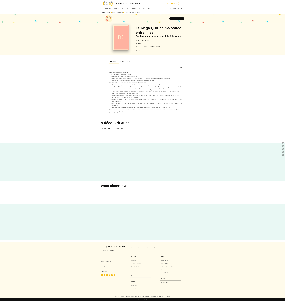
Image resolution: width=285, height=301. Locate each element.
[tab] (102, 9)
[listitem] (102, 275)
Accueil (103, 12)
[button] (173, 3)
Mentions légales (119, 296)
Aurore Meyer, (140, 40)
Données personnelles (131, 296)
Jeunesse (108, 12)
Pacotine (146, 40)
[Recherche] (182, 3)
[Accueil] (107, 3)
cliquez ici (112, 250)
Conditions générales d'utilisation (147, 296)
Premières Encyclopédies (117, 12)
